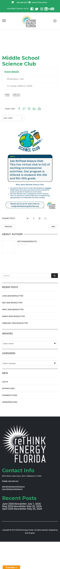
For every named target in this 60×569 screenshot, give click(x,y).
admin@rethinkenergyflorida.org (13, 486)
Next (53, 226)
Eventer (13, 42)
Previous (8, 226)
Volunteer (11, 9)
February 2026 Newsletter (15, 323)
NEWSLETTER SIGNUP (39, 2)
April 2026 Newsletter (13, 309)
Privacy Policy (23, 9)
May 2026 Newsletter (12, 302)
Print (7, 94)
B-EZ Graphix (30, 533)
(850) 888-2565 (22, 2)
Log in (5, 381)
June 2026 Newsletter (12, 296)
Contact (16, 94)
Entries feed (8, 388)
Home (4, 42)
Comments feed (9, 395)
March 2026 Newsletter (13, 316)
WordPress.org (9, 402)
